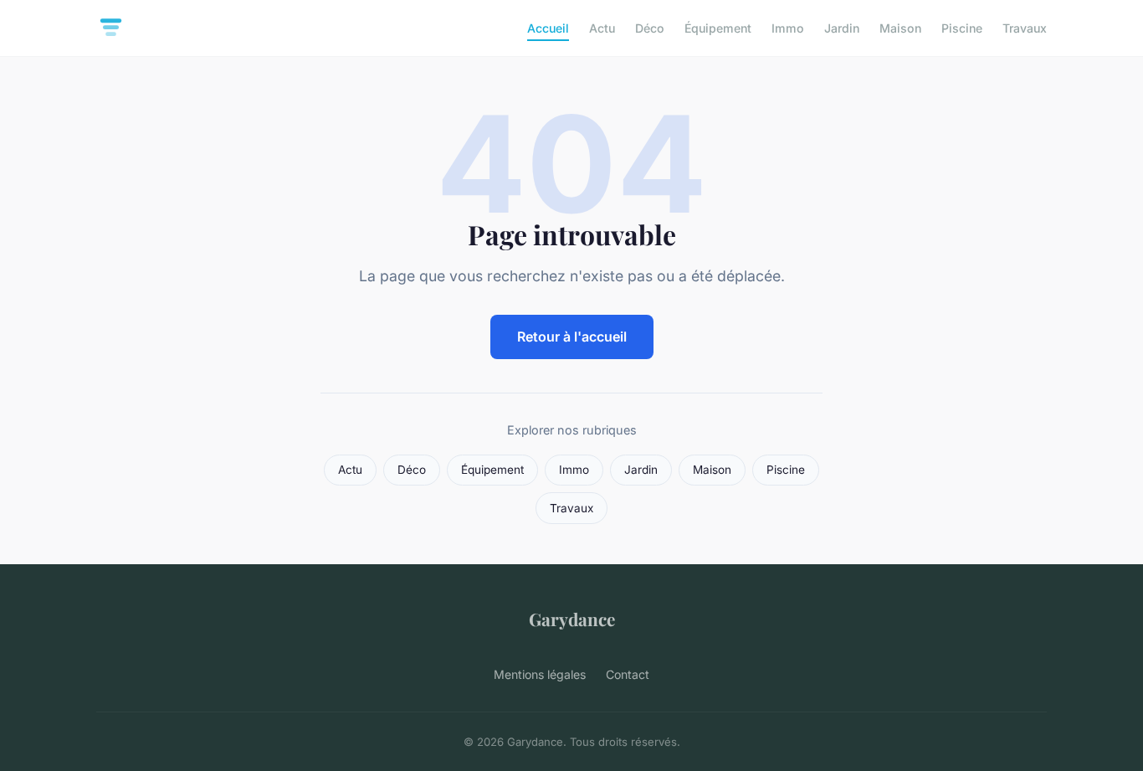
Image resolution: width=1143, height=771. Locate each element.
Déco (649, 28)
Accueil (548, 28)
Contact (627, 674)
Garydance (572, 618)
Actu (602, 28)
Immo (787, 28)
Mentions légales (540, 674)
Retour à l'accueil (572, 336)
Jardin (841, 28)
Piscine (961, 28)
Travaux (1024, 28)
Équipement (717, 28)
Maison (900, 28)
